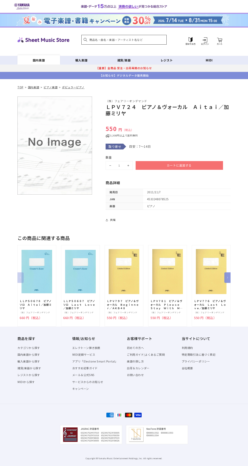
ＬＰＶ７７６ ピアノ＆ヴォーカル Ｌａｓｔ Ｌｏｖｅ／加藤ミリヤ (210, 304)
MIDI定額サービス (83, 354)
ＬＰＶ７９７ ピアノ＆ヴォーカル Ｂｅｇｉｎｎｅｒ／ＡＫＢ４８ (123, 304)
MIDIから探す (26, 382)
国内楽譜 (39, 60)
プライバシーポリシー (196, 361)
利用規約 (187, 348)
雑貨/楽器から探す (29, 368)
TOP (20, 87)
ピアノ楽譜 (51, 87)
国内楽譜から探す (28, 354)
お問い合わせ (135, 375)
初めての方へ (135, 348)
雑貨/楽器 (124, 60)
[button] (124, 40)
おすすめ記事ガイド (85, 368)
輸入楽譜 (81, 60)
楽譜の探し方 (135, 361)
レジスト (167, 60)
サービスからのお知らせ (87, 382)
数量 (109, 157)
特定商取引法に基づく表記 (199, 354)
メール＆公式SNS (83, 375)
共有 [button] (113, 220)
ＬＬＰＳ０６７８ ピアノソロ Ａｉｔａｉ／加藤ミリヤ (36, 304)
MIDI (209, 60)
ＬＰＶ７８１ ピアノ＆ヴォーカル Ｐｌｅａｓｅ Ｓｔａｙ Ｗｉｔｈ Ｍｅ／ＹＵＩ (166, 304)
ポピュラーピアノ (73, 87)
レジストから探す (28, 375)
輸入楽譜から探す (28, 361)
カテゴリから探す (28, 348)
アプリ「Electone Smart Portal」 (95, 361)
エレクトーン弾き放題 (86, 348)
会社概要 (187, 368)
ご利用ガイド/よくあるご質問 (146, 354)
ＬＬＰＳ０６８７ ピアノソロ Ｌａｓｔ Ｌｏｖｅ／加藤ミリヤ (79, 304)
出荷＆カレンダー (138, 368)
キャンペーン (80, 389)
